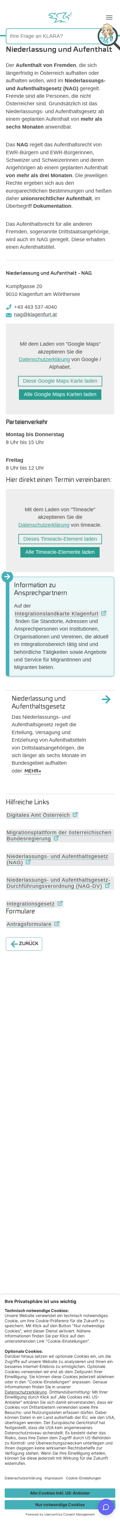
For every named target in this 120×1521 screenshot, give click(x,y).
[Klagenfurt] (60, 17)
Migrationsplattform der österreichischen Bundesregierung (59, 836)
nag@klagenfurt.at (35, 314)
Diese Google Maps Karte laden (60, 381)
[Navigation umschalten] (109, 17)
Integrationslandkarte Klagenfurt (56, 614)
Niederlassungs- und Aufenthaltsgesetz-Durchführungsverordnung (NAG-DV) (58, 883)
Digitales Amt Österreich (38, 815)
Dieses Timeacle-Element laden (60, 539)
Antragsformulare (29, 924)
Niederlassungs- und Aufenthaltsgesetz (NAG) (57, 859)
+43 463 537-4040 (35, 307)
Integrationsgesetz (31, 904)
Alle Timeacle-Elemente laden (60, 552)
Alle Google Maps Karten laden (60, 394)
